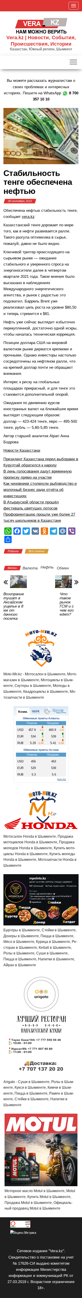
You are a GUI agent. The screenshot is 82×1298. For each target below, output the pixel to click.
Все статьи (37, 551)
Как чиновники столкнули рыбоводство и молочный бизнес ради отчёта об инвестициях (40, 489)
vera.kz (28, 217)
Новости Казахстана (21, 450)
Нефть (47, 567)
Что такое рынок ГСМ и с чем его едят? (67, 604)
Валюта (30, 568)
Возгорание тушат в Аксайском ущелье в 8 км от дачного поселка (13, 606)
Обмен (63, 568)
